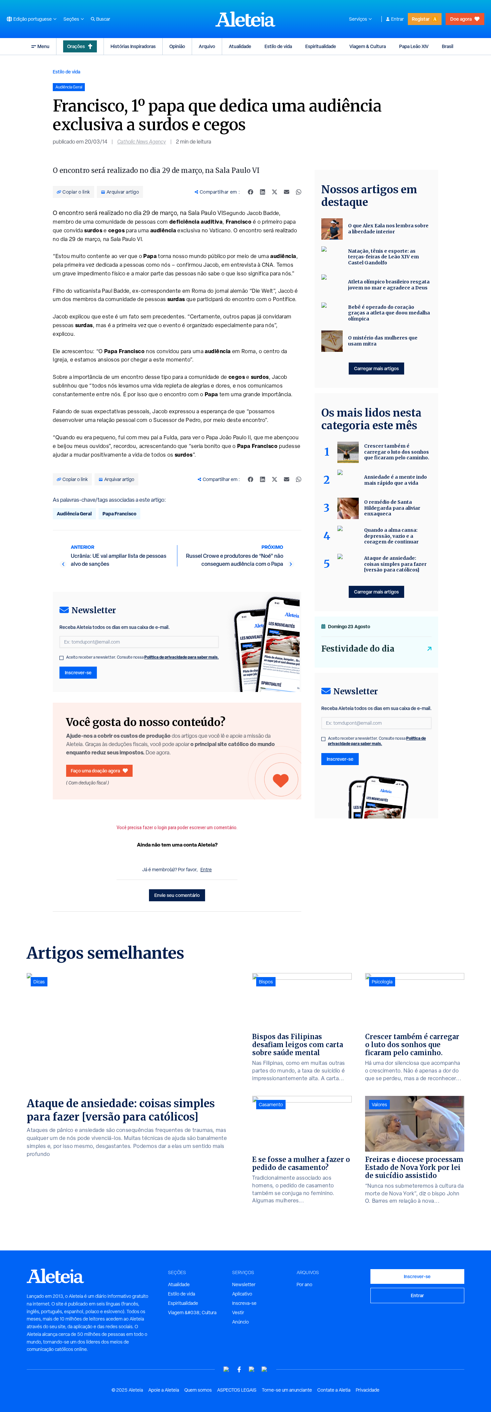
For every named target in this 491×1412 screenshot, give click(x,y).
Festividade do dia (357, 649)
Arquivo (207, 46)
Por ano (304, 1284)
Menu (43, 46)
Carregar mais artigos (376, 368)
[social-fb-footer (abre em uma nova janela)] (239, 1369)
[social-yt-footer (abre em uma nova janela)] (226, 1369)
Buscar (103, 19)
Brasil (447, 46)
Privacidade (367, 1390)
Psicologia (382, 982)
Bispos (266, 982)
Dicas (39, 982)
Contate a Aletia (333, 1390)
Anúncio (240, 1322)
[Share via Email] (286, 192)
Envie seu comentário (177, 895)
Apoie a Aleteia (163, 1390)
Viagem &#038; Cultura (192, 1313)
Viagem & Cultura (367, 46)
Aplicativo (242, 1294)
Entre (206, 870)
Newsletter (244, 1284)
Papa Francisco (119, 513)
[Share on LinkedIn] (262, 192)
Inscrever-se (78, 672)
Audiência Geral (74, 513)
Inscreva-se (244, 1303)
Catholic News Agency (141, 141)
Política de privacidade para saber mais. (181, 657)
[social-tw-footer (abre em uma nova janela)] (252, 1369)
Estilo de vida (278, 46)
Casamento (271, 1105)
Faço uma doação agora (95, 770)
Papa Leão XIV (414, 46)
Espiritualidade (320, 46)
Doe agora (461, 19)
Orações (76, 46)
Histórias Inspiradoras (133, 46)
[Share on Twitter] (274, 192)
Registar (421, 19)
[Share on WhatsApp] (298, 192)
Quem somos (198, 1390)
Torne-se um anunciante (287, 1390)
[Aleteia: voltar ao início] (245, 19)
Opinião (177, 46)
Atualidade (240, 46)
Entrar (397, 19)
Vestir (238, 1313)
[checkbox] (61, 658)
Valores (379, 1105)
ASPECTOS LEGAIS (237, 1390)
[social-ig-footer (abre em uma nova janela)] (265, 1369)
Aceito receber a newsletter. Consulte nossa (142, 657)
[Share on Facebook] (250, 192)
